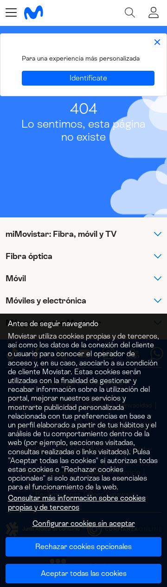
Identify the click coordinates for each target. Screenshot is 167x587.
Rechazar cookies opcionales (83, 546)
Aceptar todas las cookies (84, 573)
